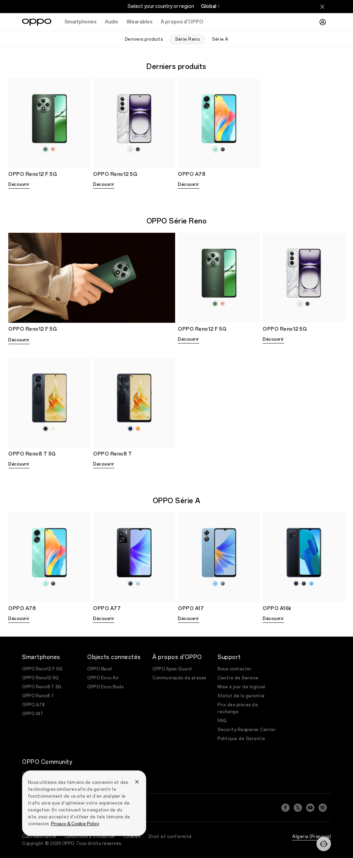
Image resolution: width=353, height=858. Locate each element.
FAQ (222, 720)
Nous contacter (235, 669)
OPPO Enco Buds (105, 687)
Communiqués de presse (179, 678)
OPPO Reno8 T (38, 696)
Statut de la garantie (241, 696)
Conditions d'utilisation (89, 836)
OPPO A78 (33, 704)
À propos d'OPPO (182, 22)
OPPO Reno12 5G (40, 678)
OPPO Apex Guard (172, 669)
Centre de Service (238, 678)
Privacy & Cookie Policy (75, 823)
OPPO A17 (32, 713)
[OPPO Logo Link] (36, 22)
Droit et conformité (170, 836)
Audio (111, 22)
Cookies (132, 836)
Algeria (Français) (311, 836)
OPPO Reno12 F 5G (42, 669)
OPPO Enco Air (103, 678)
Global (208, 6)
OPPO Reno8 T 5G (42, 687)
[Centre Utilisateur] (323, 22)
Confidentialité (39, 836)
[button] (323, 844)
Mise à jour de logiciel (241, 687)
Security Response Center (247, 729)
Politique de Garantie (241, 738)
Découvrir (19, 184)
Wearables (139, 22)
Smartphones (80, 22)
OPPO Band (99, 669)
